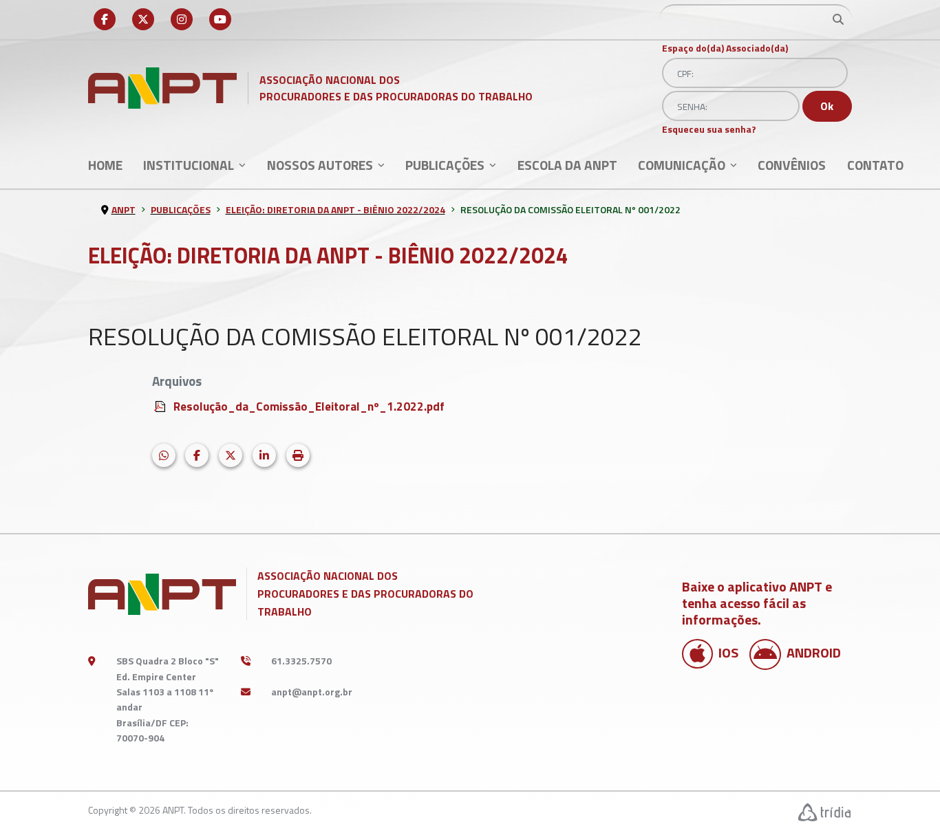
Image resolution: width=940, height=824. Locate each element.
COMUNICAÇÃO (681, 165)
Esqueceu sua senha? (709, 129)
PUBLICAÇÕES (444, 165)
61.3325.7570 (301, 660)
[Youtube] (220, 19)
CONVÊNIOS (792, 165)
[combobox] (755, 19)
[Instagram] (182, 19)
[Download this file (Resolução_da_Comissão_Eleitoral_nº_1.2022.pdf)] (161, 404)
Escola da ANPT (567, 165)
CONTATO (875, 165)
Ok (826, 106)
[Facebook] (105, 19)
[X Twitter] (143, 19)
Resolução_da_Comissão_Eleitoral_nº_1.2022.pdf (309, 406)
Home (105, 165)
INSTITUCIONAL (188, 165)
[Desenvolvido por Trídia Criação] (825, 812)
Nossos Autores (320, 165)
